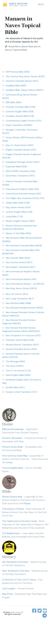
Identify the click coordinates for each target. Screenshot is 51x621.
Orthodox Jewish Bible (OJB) (20, 340)
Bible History (16, 612)
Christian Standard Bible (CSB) (20, 107)
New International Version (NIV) (21, 279)
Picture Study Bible (12, 447)
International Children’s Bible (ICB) (22, 189)
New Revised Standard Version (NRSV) (24, 308)
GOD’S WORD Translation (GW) (20, 171)
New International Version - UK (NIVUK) (25, 284)
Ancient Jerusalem (12, 438)
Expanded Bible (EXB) (16, 166)
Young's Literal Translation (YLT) (21, 392)
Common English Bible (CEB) (20, 111)
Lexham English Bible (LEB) (19, 212)
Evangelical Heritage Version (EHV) (22, 162)
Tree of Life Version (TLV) (18, 370)
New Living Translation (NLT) (20, 298)
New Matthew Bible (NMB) (18, 303)
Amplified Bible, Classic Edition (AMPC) (24, 90)
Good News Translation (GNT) (20, 175)
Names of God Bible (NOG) (18, 233)
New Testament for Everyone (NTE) (23, 335)
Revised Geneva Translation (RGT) (22, 344)
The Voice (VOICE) (14, 366)
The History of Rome (13, 509)
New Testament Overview (15, 570)
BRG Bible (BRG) (13, 102)
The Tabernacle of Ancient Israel (19, 521)
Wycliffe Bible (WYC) (15, 387)
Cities (9, 462)
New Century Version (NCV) (19, 262)
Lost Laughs (8, 588)
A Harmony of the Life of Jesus (19, 579)
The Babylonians (11, 533)
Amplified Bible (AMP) (16, 85)
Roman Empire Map (12, 496)
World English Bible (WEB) (18, 375)
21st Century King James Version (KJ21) (25, 76)
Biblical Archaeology (13, 429)
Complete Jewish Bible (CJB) (20, 116)
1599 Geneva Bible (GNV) (18, 72)
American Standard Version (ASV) (22, 81)
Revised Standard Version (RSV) (21, 349)
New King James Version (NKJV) (21, 288)
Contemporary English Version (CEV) (23, 120)
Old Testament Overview (15, 562)
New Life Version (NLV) (17, 294)
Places (27, 503)
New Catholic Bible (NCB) (18, 258)
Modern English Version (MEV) (20, 221)
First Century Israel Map (14, 455)
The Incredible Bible (12, 468)
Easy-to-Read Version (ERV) (19, 145)
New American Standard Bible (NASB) (24, 245)
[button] (41, 4)
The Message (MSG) (15, 361)
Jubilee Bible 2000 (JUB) (18, 203)
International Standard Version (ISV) (23, 193)
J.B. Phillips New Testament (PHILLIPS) (25, 198)
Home (7, 424)
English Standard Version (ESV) (21, 149)
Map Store (7, 594)
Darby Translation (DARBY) (19, 125)
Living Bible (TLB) (14, 216)
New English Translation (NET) (20, 267)
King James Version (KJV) (18, 207)
